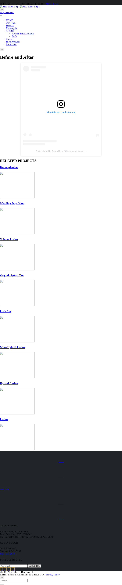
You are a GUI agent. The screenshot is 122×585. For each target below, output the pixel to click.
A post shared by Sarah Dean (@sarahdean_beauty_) (61, 151)
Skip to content (7, 12)
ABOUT (10, 31)
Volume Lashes (9, 239)
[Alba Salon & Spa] (20, 6)
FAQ (14, 36)
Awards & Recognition (23, 33)
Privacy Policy (53, 574)
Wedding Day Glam (12, 203)
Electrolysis (11, 28)
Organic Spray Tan (12, 275)
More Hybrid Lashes (12, 347)
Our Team (10, 23)
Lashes (4, 419)
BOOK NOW (52, 4)
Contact (9, 39)
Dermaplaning (9, 167)
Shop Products (13, 41)
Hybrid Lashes (9, 383)
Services (10, 25)
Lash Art (5, 311)
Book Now (11, 44)
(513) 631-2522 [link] (7, 554)
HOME (9, 20)
